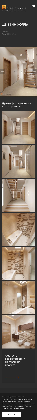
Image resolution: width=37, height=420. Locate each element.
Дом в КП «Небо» (9, 34)
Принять (11, 414)
